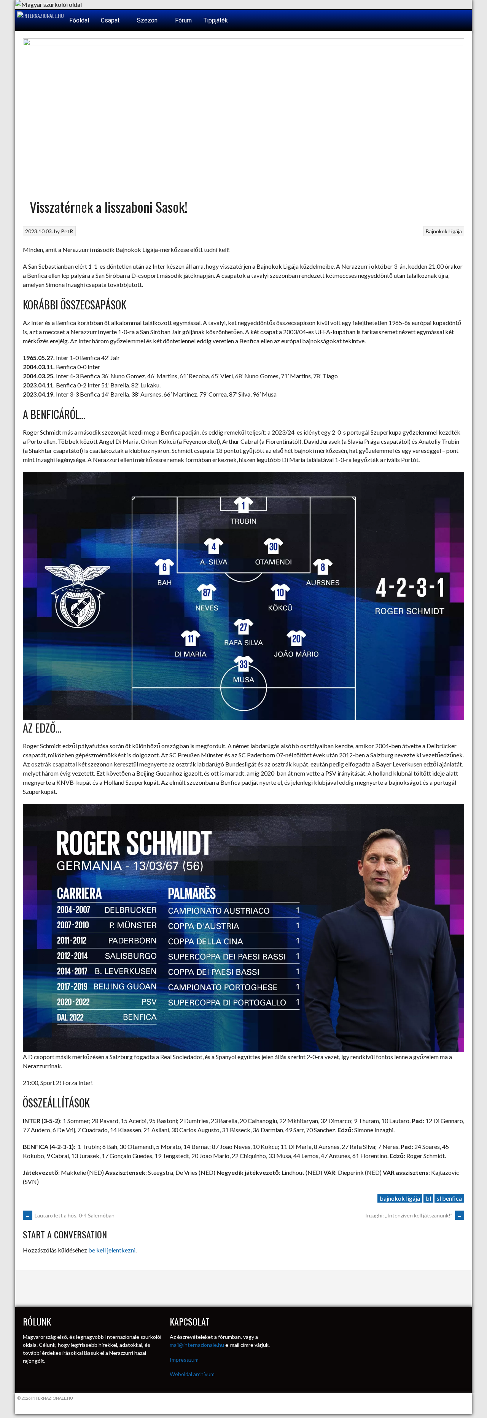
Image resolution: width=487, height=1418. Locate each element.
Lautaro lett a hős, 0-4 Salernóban (70, 1215)
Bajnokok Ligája (444, 231)
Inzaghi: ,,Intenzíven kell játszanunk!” (413, 1215)
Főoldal (79, 20)
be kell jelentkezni (111, 1250)
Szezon (148, 20)
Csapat (111, 20)
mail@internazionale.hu (197, 1345)
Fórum (183, 20)
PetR (67, 231)
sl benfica (449, 1198)
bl (428, 1198)
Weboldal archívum (192, 1374)
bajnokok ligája (400, 1198)
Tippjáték (216, 20)
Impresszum (184, 1359)
